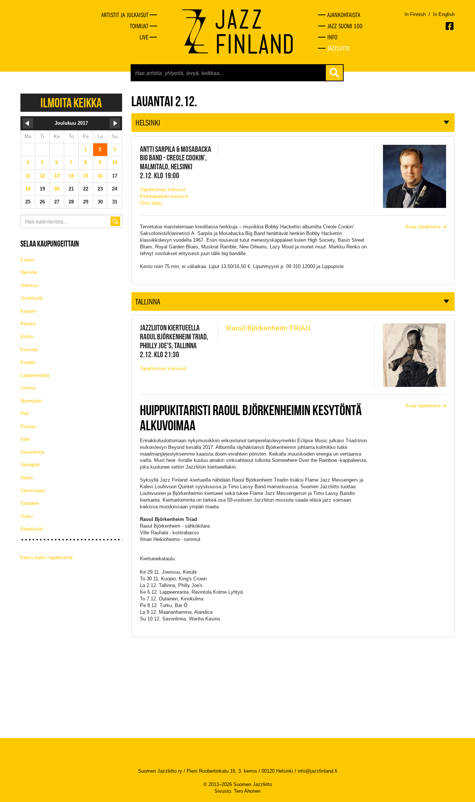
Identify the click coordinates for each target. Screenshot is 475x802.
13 (56, 176)
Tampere (29, 503)
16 (100, 176)
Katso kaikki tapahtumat (46, 557)
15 (85, 176)
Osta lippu (151, 203)
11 (27, 176)
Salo (25, 439)
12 (42, 176)
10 (114, 162)
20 (56, 189)
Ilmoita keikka (71, 103)
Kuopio (27, 362)
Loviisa (28, 388)
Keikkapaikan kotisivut (164, 196)
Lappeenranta (34, 375)
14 (71, 176)
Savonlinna (32, 452)
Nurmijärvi (31, 401)
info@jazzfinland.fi (317, 771)
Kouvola (29, 349)
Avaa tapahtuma (422, 226)
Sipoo (26, 477)
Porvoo (28, 426)
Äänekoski (31, 529)
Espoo (27, 260)
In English (444, 14)
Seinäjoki (30, 464)
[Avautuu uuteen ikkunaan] (450, 26)
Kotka (26, 336)
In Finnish (415, 14)
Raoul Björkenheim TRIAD (268, 328)
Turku (26, 516)
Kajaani (28, 311)
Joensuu (29, 285)
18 (27, 189)
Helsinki (28, 272)
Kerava (28, 323)
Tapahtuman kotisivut (163, 189)
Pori (24, 413)
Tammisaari (32, 490)
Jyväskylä (31, 298)
